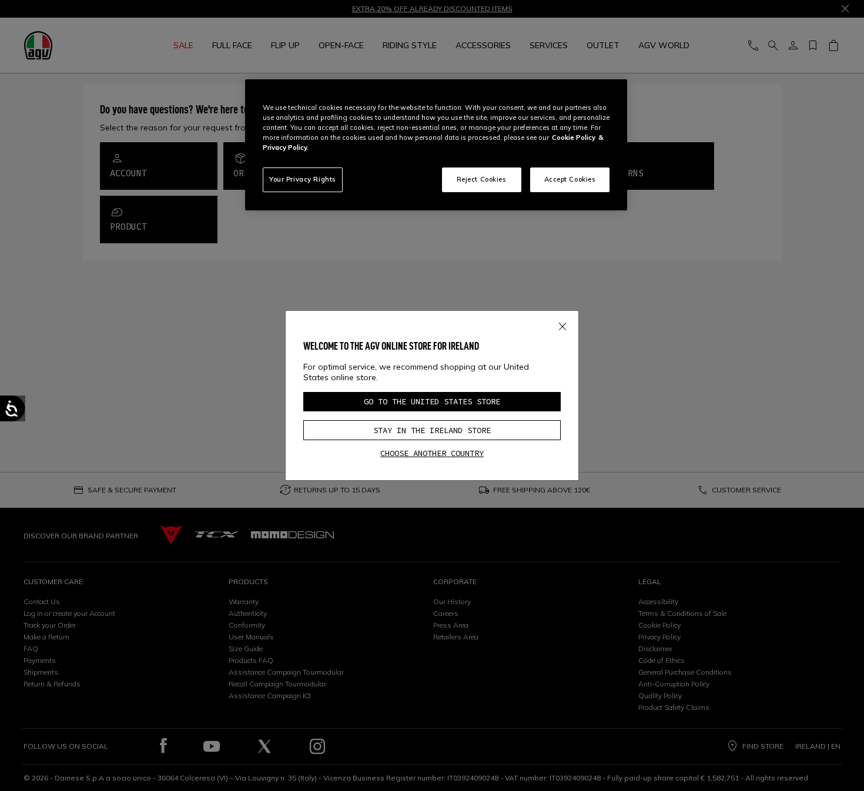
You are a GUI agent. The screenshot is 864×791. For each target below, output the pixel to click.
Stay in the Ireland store (432, 430)
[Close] (562, 324)
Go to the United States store (432, 401)
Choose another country (432, 453)
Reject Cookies (482, 179)
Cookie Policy (573, 137)
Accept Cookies (570, 179)
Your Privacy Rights (302, 179)
